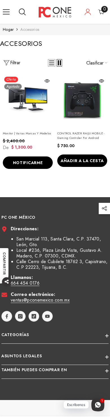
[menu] (6, 11)
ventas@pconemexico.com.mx (40, 300)
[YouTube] (47, 316)
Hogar (8, 29)
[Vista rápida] (47, 81)
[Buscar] (22, 11)
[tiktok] (33, 316)
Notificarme (28, 162)
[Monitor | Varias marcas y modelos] (28, 100)
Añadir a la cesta (82, 161)
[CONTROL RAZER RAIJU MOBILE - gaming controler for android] (82, 100)
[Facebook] (6, 316)
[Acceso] (87, 12)
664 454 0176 (25, 283)
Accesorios (29, 29)
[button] (51, 62)
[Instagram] (20, 316)
